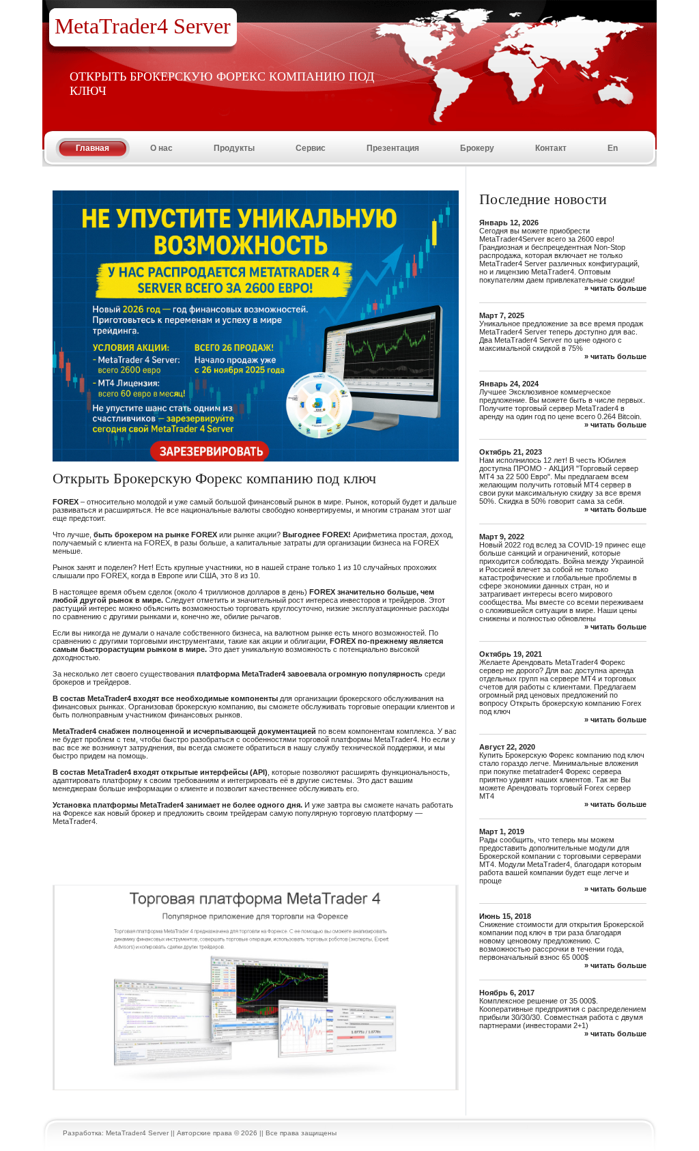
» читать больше (615, 288)
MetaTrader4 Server (137, 1133)
